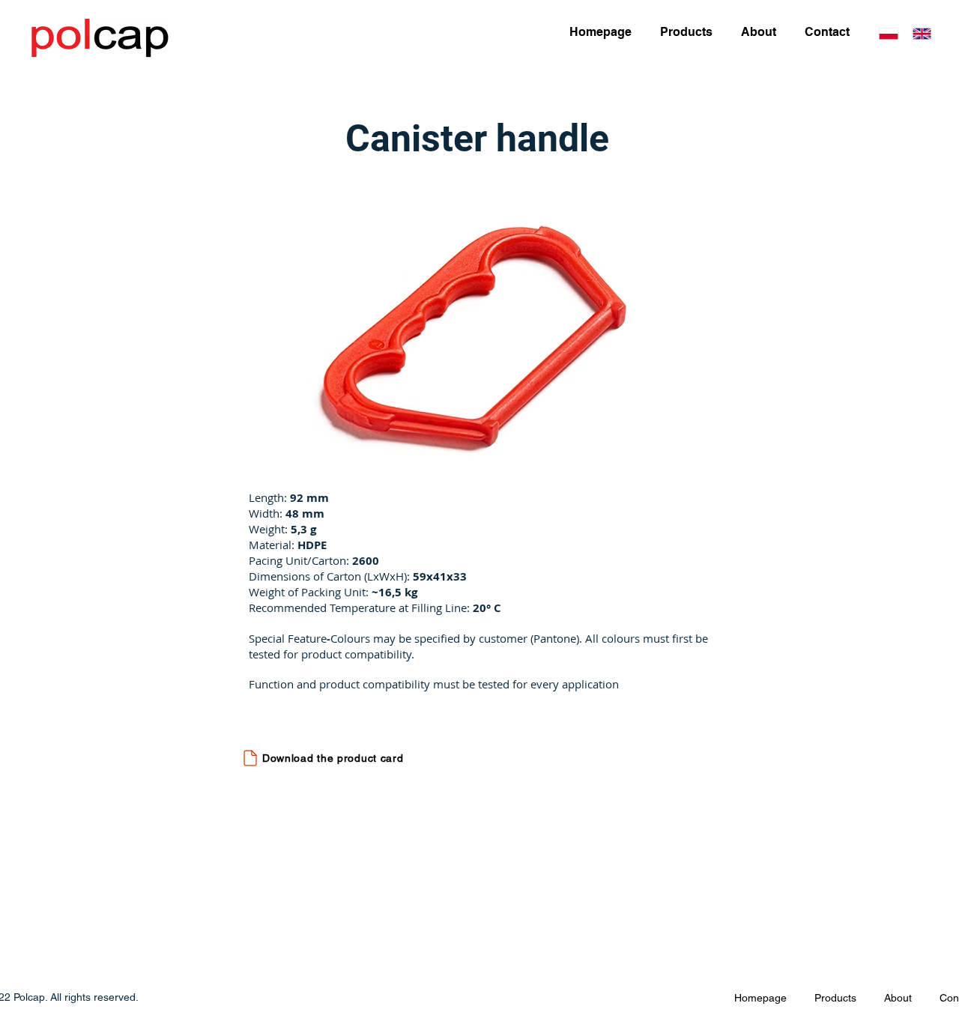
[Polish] (888, 33)
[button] (480, 337)
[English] (922, 33)
